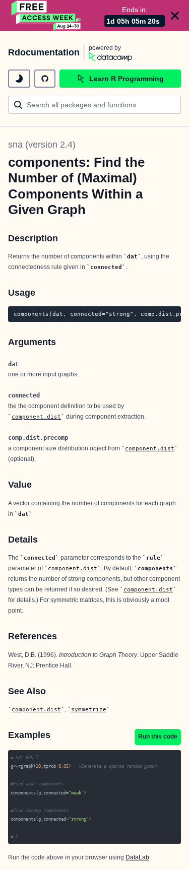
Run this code (157, 736)
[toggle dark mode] (19, 79)
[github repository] (44, 79)
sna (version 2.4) (42, 145)
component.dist (36, 417)
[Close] (175, 16)
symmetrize (88, 709)
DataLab (137, 857)
